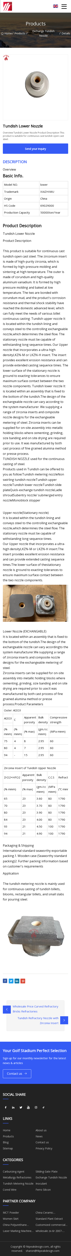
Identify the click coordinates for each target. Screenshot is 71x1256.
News (39, 1136)
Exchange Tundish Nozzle (43, 33)
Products (19, 33)
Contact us (14, 1073)
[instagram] (36, 1107)
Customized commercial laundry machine (50, 1225)
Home (8, 33)
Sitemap (8, 1148)
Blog (6, 1142)
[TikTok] (43, 1107)
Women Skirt (11, 1218)
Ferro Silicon (43, 1189)
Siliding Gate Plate (47, 1171)
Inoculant (41, 1183)
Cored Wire (9, 1189)
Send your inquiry (35, 149)
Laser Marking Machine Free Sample (17, 1231)
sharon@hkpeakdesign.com (42, 1251)
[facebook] (6, 1107)
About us (41, 1130)
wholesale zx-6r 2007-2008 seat (49, 1231)
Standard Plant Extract (49, 1218)
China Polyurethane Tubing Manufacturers (16, 1225)
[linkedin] (13, 1107)
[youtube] (28, 1107)
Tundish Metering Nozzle (18, 1183)
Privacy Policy (44, 1148)
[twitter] (21, 1107)
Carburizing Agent (13, 1171)
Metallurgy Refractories (17, 1177)
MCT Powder (11, 1212)
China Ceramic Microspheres (44, 1213)
